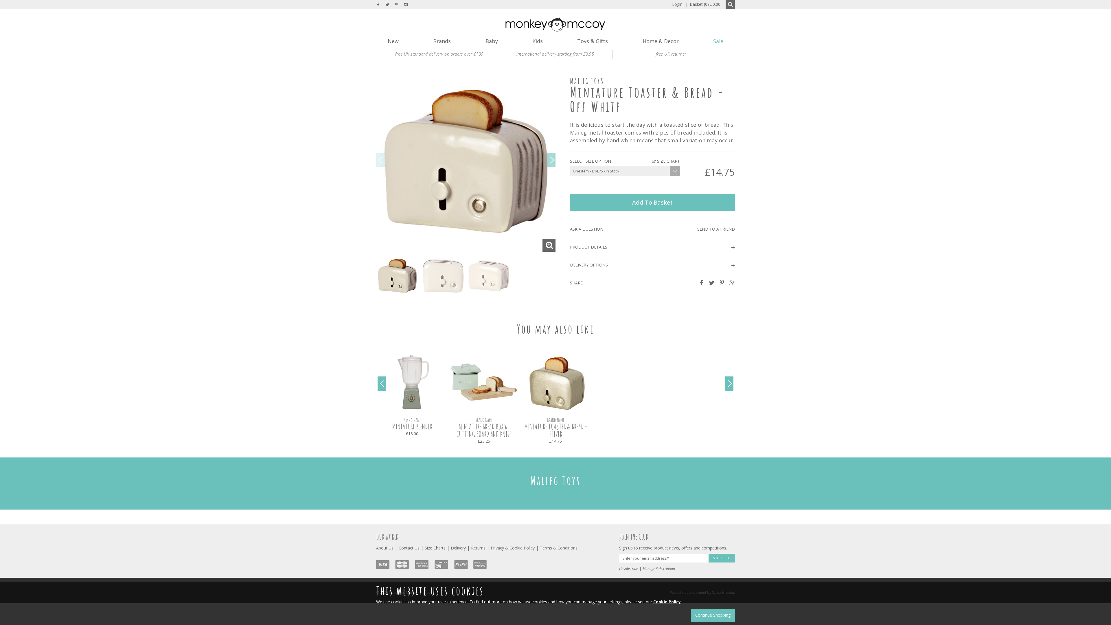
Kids (537, 41)
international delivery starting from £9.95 (555, 54)
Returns (478, 548)
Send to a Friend (716, 229)
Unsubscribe (628, 568)
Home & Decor (661, 41)
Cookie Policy (667, 601)
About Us (384, 548)
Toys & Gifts (592, 41)
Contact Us (409, 548)
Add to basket (652, 202)
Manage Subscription (659, 568)
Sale (718, 41)
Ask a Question (586, 229)
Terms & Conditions (558, 548)
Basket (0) (702, 4)
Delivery (458, 548)
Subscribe (722, 558)
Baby (491, 41)
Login (677, 4)
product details (652, 247)
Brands (442, 41)
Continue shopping (713, 615)
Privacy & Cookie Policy (513, 548)
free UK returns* (671, 54)
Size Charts (435, 548)
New (393, 41)
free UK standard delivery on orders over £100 (439, 54)
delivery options (652, 265)
